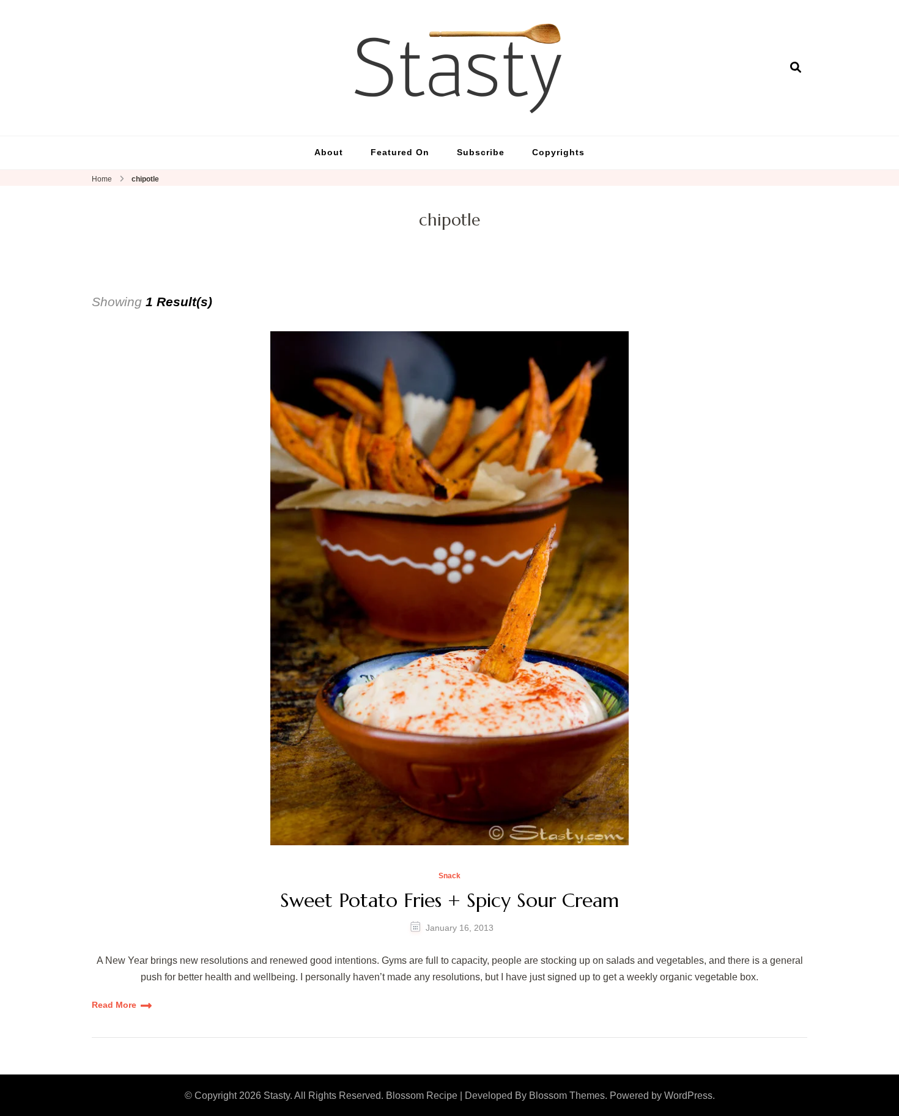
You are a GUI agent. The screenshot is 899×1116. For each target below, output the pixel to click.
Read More (114, 1005)
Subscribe (481, 152)
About (328, 152)
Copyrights (558, 152)
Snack (449, 876)
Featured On (400, 152)
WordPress (688, 1095)
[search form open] (795, 67)
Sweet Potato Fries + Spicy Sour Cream (449, 900)
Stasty (277, 1095)
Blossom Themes (567, 1095)
